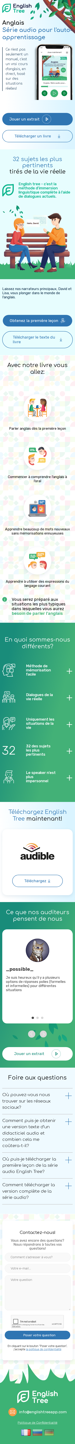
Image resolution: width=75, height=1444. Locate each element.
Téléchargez (35, 881)
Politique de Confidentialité (37, 1423)
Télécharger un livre (32, 136)
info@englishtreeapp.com (43, 1412)
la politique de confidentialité (43, 1349)
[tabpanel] (37, 976)
